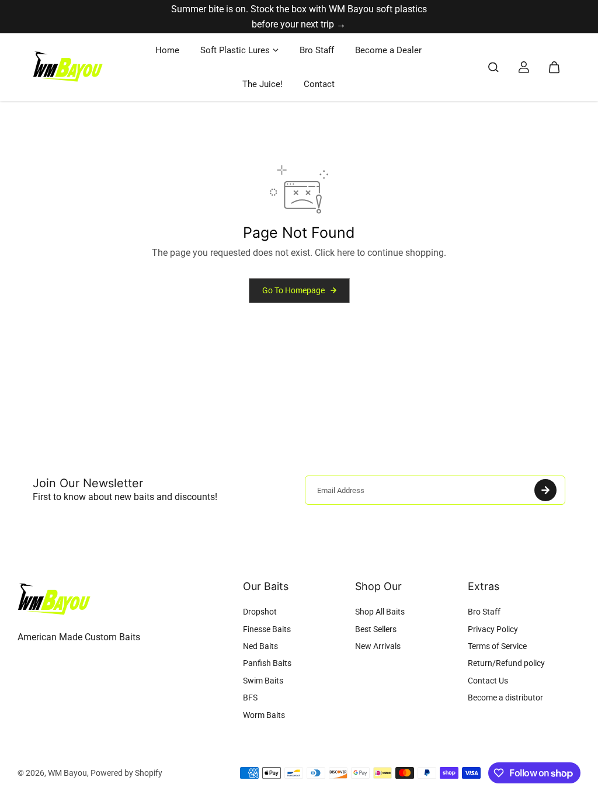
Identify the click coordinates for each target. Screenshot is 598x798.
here (345, 252)
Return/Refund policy (506, 663)
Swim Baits (263, 680)
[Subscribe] (545, 490)
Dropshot (260, 611)
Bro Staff (317, 50)
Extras (483, 586)
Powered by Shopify (126, 773)
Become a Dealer (388, 50)
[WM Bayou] (68, 67)
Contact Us (488, 680)
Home (167, 50)
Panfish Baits (267, 663)
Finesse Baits (267, 629)
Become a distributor (505, 697)
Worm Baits (264, 715)
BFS (250, 697)
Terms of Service (497, 646)
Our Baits (265, 586)
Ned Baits (260, 646)
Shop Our (378, 586)
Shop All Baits (380, 611)
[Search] (493, 67)
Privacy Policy (493, 629)
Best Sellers (376, 629)
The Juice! (262, 84)
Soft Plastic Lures (235, 50)
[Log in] (524, 67)
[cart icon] (554, 67)
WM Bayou (67, 773)
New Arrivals (378, 646)
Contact (319, 84)
